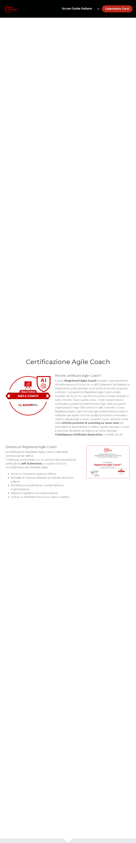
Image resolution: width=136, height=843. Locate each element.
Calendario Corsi (117, 8)
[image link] (11, 8)
